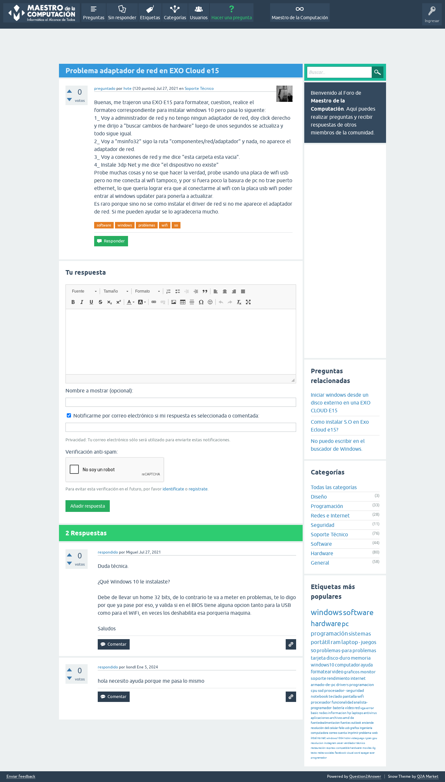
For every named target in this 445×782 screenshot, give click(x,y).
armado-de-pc (323, 684)
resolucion (317, 743)
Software (321, 544)
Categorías (175, 17)
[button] (84, 291)
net (323, 738)
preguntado (104, 88)
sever (340, 743)
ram (336, 642)
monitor (368, 671)
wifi (165, 225)
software (104, 225)
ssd (320, 690)
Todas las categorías (334, 487)
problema (365, 732)
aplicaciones (320, 718)
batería (338, 708)
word (357, 752)
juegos (368, 642)
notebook (319, 696)
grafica (354, 728)
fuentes (345, 722)
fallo (341, 728)
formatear (321, 671)
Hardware (322, 553)
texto (314, 752)
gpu (374, 738)
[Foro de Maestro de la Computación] (41, 12)
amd (346, 718)
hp (349, 713)
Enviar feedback (21, 777)
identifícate (173, 489)
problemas (146, 225)
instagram (330, 743)
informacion (337, 713)
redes (323, 713)
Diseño (319, 497)
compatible (343, 748)
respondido (108, 552)
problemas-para (334, 650)
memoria (361, 658)
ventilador (350, 743)
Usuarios (199, 17)
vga (363, 708)
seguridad (355, 690)
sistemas (360, 633)
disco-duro (338, 658)
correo (333, 732)
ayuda (367, 664)
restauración (318, 748)
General (320, 563)
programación (329, 633)
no (319, 738)
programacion (361, 684)
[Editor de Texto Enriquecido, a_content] (181, 341)
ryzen (368, 738)
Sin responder (122, 17)
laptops (357, 713)
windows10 (322, 664)
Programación (327, 506)
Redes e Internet (330, 515)
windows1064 (335, 738)
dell (326, 728)
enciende (368, 722)
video (337, 671)
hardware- (356, 748)
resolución (317, 728)
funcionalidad (342, 702)
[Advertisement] (222, 46)
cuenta (342, 732)
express (331, 748)
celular (334, 728)
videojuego (358, 738)
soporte (318, 678)
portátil (320, 642)
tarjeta (318, 658)
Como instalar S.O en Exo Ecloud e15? (340, 425)
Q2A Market (427, 776)
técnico (360, 743)
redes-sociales (326, 752)
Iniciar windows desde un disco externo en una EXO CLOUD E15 (340, 402)
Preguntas (93, 17)
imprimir (353, 732)
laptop (349, 642)
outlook (356, 722)
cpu (314, 690)
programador (319, 757)
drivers (342, 684)
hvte (127, 88)
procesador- (335, 690)
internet (358, 678)
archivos (336, 718)
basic (314, 713)
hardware (326, 624)
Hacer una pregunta (231, 17)
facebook (340, 752)
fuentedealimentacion (325, 722)
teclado (335, 696)
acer (372, 752)
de (352, 718)
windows (125, 225)
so (176, 225)
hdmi (347, 738)
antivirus (370, 713)
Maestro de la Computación (300, 17)
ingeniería (366, 728)
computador (347, 664)
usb (347, 728)
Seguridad (322, 525)
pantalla (350, 696)
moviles (367, 748)
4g (374, 748)
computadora (319, 732)
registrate (198, 489)
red (357, 708)
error (370, 708)
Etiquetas (150, 17)
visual (350, 752)
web (375, 732)
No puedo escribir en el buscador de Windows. (338, 445)
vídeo (349, 708)
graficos (352, 671)
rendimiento (338, 678)
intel (314, 738)
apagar (365, 752)
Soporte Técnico (199, 88)
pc (345, 623)
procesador (321, 702)
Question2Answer (365, 776)
